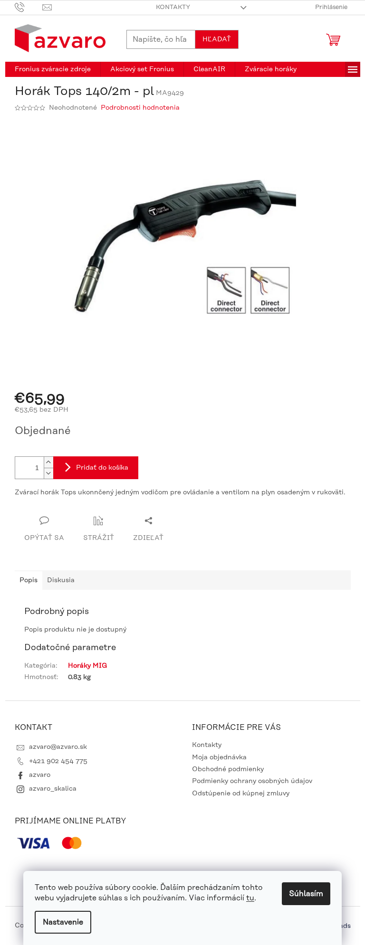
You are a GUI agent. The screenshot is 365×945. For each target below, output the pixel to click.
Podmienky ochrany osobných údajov (252, 781)
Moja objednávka (219, 757)
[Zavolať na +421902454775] (29, 7)
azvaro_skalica (53, 789)
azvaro (39, 775)
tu (250, 898)
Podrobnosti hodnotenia (140, 108)
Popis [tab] (28, 580)
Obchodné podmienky (228, 769)
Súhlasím (306, 893)
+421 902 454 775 (58, 761)
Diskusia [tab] (61, 580)
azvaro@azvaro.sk (58, 747)
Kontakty (173, 7)
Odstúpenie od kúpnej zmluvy (240, 793)
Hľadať (216, 39)
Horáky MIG (87, 666)
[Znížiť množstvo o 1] (48, 473)
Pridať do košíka (102, 468)
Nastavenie (63, 922)
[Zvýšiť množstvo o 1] (48, 462)
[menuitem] (52, 69)
